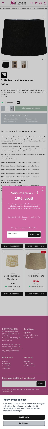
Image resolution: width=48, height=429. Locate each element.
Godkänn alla (24, 417)
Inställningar (24, 423)
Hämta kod (34, 234)
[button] (43, 189)
